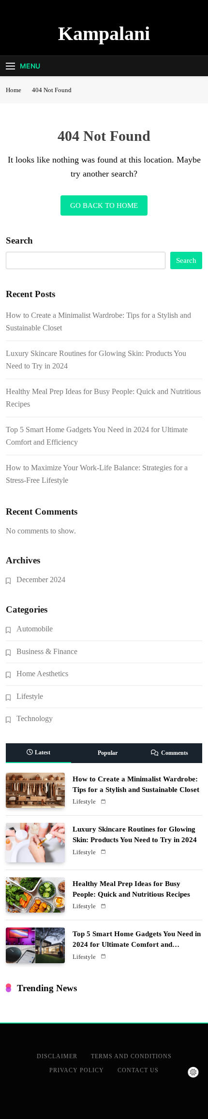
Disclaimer (57, 1056)
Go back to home (104, 205)
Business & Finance (46, 651)
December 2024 (40, 579)
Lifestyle (29, 696)
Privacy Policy (76, 1070)
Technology (34, 718)
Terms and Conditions (131, 1056)
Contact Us (138, 1070)
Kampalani (104, 33)
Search (19, 240)
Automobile (34, 629)
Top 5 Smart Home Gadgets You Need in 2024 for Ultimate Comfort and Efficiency (137, 944)
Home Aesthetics (42, 673)
